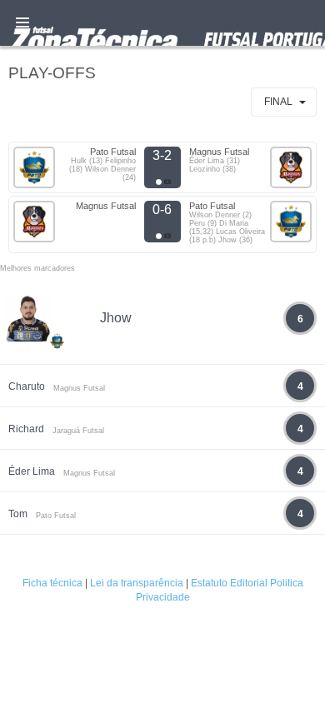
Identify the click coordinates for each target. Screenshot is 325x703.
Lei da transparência (136, 583)
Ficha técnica (52, 583)
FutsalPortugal (162, 23)
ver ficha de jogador (57, 390)
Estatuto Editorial (229, 583)
